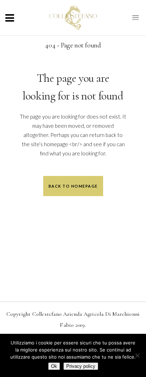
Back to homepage (73, 186)
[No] (137, 355)
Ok (54, 366)
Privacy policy (80, 366)
